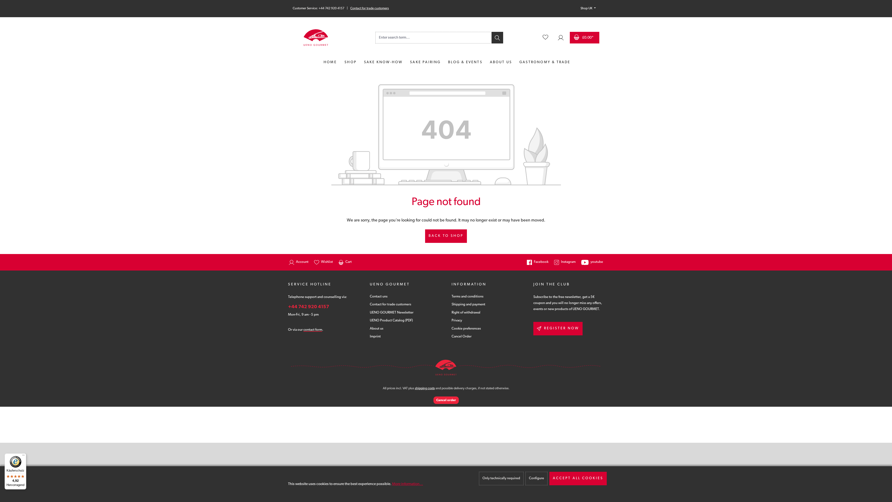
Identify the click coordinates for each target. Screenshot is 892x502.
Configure (536, 478)
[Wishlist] (545, 37)
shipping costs (425, 388)
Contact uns (378, 296)
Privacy (457, 320)
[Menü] (23, 456)
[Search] (497, 37)
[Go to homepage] (316, 37)
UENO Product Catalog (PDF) (391, 320)
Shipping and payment (468, 304)
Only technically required (501, 478)
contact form (312, 330)
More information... (407, 484)
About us (376, 328)
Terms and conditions (467, 296)
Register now (561, 328)
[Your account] (560, 37)
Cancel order (446, 400)
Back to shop (446, 236)
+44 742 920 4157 (308, 307)
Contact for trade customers (369, 8)
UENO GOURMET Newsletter (391, 312)
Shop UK (586, 8)
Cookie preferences (466, 328)
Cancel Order (462, 336)
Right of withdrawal (466, 312)
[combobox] (433, 37)
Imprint (375, 336)
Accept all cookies (578, 478)
